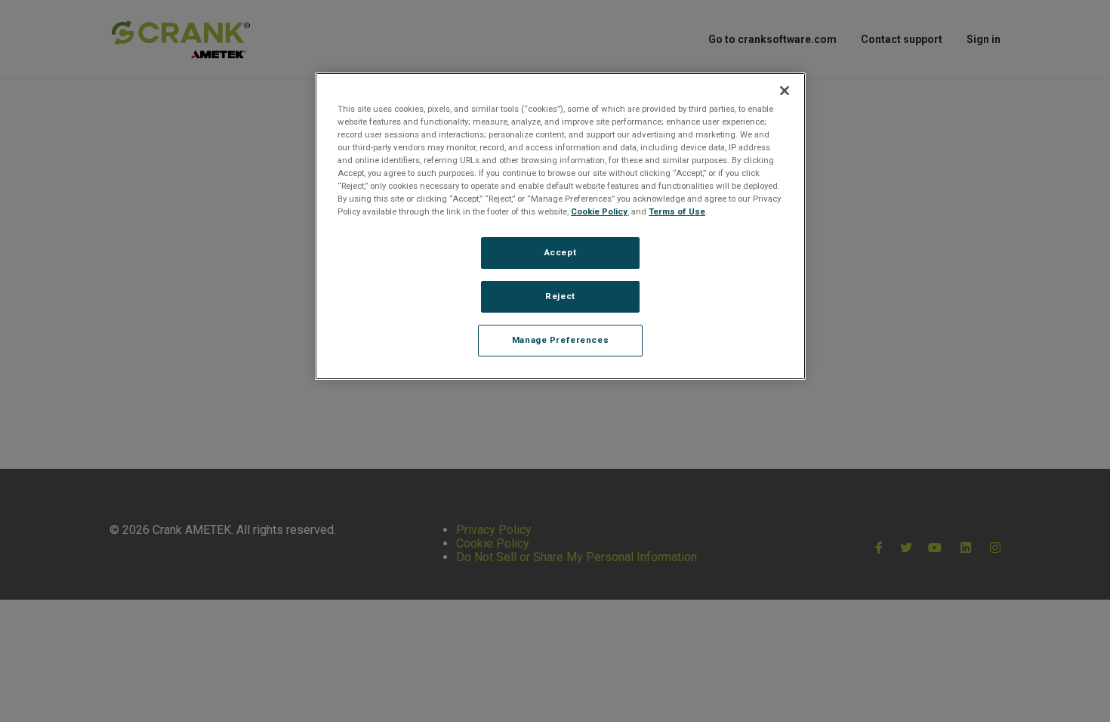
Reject (560, 296)
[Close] (784, 90)
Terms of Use (677, 211)
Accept (560, 252)
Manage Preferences (560, 340)
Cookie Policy (599, 211)
